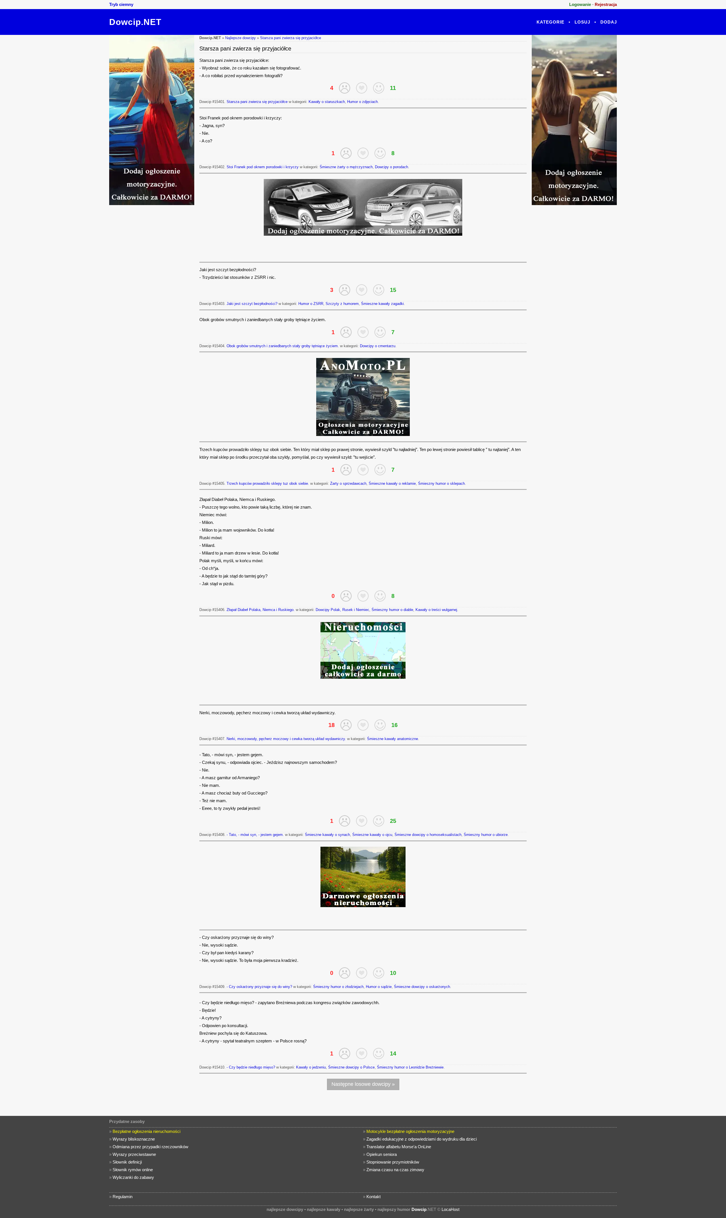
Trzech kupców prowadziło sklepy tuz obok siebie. (268, 483)
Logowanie (580, 4)
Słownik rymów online (133, 1169)
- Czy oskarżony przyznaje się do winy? (259, 987)
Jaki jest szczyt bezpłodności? (252, 304)
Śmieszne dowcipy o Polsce (351, 1067)
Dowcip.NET (135, 22)
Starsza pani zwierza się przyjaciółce (290, 38)
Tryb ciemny (121, 4)
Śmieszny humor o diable (392, 610)
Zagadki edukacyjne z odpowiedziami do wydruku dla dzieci (421, 1139)
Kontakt (373, 1196)
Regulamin (122, 1196)
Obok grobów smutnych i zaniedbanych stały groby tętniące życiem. (283, 346)
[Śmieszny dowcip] (378, 88)
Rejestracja (606, 4)
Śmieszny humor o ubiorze (486, 835)
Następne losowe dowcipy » (363, 1084)
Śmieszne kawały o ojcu (372, 835)
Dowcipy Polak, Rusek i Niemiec (342, 610)
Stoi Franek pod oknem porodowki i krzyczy (263, 167)
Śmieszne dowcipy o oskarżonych (422, 987)
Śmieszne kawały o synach (327, 835)
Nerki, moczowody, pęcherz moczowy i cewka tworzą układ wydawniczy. (286, 739)
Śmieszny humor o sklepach (441, 483)
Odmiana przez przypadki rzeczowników (150, 1146)
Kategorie (550, 22)
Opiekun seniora (381, 1154)
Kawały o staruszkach (327, 102)
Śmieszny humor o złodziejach (338, 987)
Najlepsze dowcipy (240, 38)
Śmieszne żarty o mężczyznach (346, 167)
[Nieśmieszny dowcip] (344, 88)
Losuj (582, 22)
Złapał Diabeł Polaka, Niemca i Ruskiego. (261, 610)
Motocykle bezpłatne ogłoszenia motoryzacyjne (410, 1131)
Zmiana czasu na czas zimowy (395, 1169)
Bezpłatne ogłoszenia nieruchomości (146, 1131)
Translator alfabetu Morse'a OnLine (398, 1146)
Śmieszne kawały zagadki (382, 304)
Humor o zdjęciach (362, 102)
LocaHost (450, 1209)
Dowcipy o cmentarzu (377, 346)
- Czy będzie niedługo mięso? (251, 1067)
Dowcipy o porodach (391, 167)
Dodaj (608, 22)
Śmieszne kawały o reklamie (392, 483)
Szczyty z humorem (342, 304)
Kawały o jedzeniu (311, 1067)
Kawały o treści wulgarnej (436, 610)
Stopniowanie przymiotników (392, 1162)
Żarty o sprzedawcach (348, 483)
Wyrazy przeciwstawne (134, 1154)
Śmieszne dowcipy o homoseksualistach (427, 835)
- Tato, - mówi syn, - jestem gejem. (255, 835)
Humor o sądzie (379, 987)
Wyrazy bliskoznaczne (134, 1139)
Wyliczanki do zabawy (133, 1177)
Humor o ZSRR (310, 304)
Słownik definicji (127, 1162)
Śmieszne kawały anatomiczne (392, 739)
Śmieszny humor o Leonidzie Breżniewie (410, 1067)
